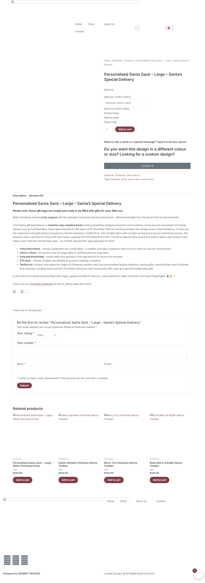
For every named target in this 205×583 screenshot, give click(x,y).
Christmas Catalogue (41, 283)
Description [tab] (19, 195)
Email (108, 363)
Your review (26, 343)
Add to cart (124, 129)
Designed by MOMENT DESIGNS (21, 573)
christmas (115, 179)
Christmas (129, 60)
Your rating (25, 333)
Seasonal (117, 60)
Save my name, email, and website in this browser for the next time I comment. (64, 378)
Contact (79, 31)
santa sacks (147, 179)
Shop (91, 24)
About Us (109, 24)
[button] (137, 27)
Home (78, 24)
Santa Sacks (133, 175)
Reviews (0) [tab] (36, 195)
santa (124, 179)
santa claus (134, 179)
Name (21, 363)
